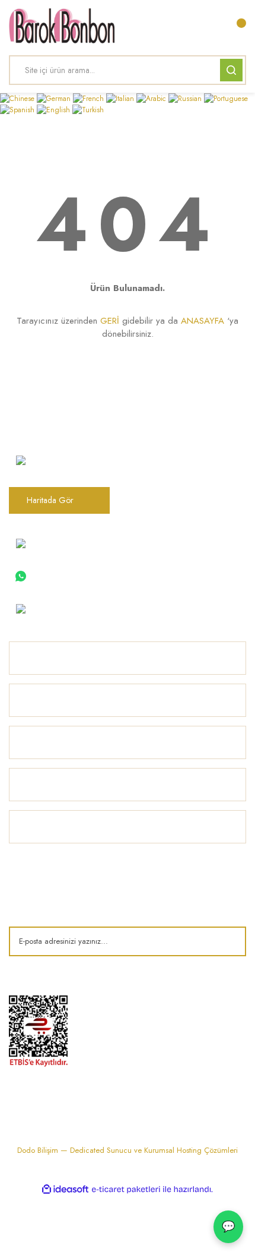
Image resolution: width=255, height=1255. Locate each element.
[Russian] (186, 98)
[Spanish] (18, 109)
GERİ (109, 320)
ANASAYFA (202, 320)
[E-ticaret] (126, 1189)
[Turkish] (88, 109)
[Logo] (61, 25)
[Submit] (228, 941)
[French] (89, 98)
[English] (54, 109)
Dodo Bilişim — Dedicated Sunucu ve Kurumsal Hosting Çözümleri (127, 1150)
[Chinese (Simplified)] (18, 98)
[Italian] (121, 98)
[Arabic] (152, 98)
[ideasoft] (65, 1189)
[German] (55, 98)
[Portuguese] (226, 98)
